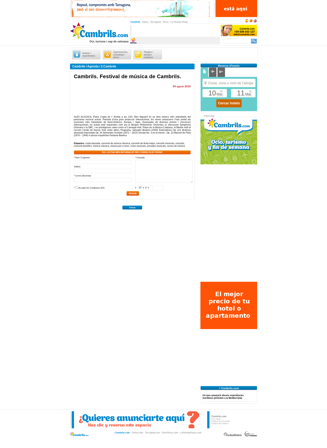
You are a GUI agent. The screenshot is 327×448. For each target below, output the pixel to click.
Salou (145, 22)
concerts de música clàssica (115, 143)
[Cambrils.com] (99, 39)
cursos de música (176, 146)
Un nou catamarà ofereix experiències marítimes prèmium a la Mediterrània (223, 396)
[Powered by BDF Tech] (250, 436)
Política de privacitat (220, 421)
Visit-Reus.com (170, 432)
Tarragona (155, 22)
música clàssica (101, 146)
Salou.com (137, 432)
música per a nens (119, 146)
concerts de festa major (143, 143)
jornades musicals (156, 146)
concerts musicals (165, 143)
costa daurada (92, 143)
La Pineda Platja (179, 22)
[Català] (251, 22)
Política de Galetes (220, 423)
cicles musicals (138, 146)
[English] (255, 22)
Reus (166, 22)
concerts (179, 143)
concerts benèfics (83, 146)
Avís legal (215, 419)
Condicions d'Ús (97, 188)
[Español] (246, 22)
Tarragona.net (152, 432)
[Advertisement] (176, 30)
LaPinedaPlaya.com (191, 432)
